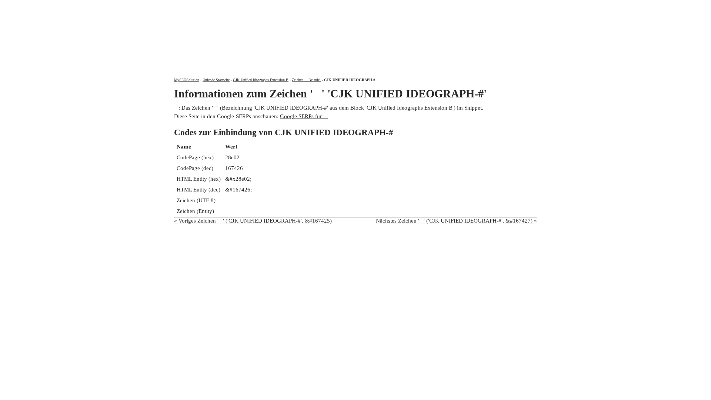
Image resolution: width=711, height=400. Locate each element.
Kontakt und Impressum (497, 6)
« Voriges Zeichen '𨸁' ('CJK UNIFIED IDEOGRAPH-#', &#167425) (253, 221)
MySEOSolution (186, 80)
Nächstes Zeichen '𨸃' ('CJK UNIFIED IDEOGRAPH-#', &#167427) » (456, 221)
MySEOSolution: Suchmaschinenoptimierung (261, 33)
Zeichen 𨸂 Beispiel (306, 80)
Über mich (439, 6)
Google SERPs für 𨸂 (304, 116)
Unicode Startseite (216, 80)
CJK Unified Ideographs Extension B (260, 80)
